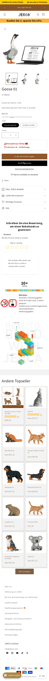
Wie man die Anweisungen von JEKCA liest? (21, 597)
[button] (4, 14)
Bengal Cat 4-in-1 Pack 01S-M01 (13, 413)
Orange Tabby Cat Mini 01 (36, 452)
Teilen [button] (6, 180)
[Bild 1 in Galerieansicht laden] (11, 79)
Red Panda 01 (9, 451)
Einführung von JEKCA (13, 592)
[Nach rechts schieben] (46, 79)
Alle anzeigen (24, 571)
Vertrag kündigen (11, 635)
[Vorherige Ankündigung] (4, 7)
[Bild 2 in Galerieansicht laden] (24, 79)
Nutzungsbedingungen (13, 629)
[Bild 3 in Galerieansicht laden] (37, 79)
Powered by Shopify (30, 676)
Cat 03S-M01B (33, 522)
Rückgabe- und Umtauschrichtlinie (18, 619)
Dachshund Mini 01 (34, 487)
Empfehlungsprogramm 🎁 (15, 608)
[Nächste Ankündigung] (44, 7)
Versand (12, 117)
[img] (10, 416)
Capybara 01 (9, 522)
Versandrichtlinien (12, 613)
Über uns (8, 586)
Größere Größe (29, 125)
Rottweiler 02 (9, 487)
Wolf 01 (30, 412)
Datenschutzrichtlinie (13, 624)
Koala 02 (31, 557)
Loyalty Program (11, 603)
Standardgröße (10, 125)
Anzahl (4, 130)
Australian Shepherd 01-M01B (12, 558)
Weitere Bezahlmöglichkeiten (24, 169)
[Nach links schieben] (2, 79)
